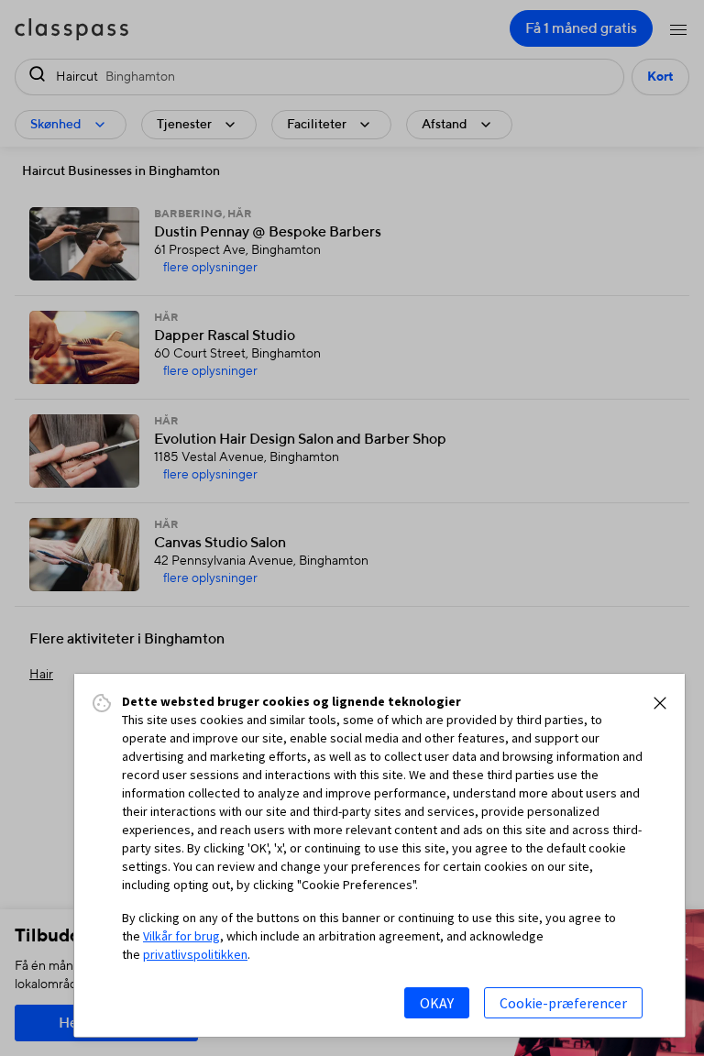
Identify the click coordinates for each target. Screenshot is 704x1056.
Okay (437, 1003)
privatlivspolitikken (195, 954)
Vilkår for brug (181, 936)
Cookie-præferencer (563, 1003)
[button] (660, 703)
